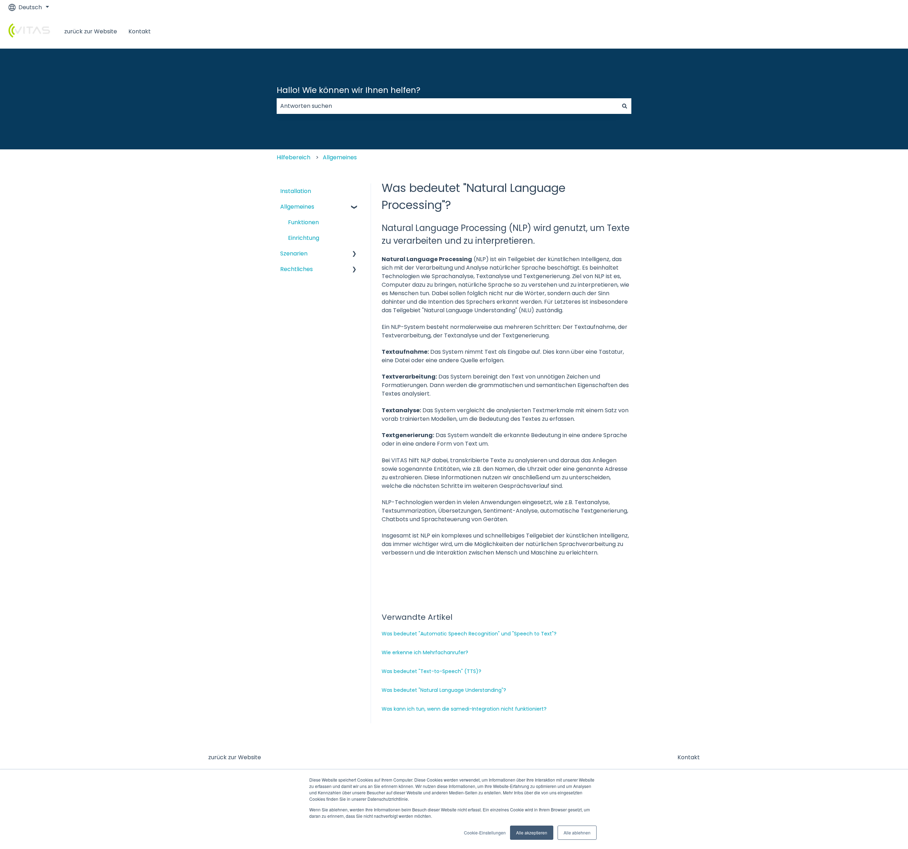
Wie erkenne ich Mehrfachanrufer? (425, 652)
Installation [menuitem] (295, 191)
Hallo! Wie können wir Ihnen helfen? (348, 90)
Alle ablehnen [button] (577, 832)
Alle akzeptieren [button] (531, 832)
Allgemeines (340, 157)
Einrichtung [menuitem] (303, 238)
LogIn (885, 31)
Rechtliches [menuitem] (296, 269)
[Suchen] (624, 106)
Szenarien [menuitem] (294, 253)
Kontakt (139, 31)
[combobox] (447, 106)
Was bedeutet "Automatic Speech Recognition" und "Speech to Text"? (469, 633)
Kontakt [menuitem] (688, 757)
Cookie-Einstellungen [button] (485, 832)
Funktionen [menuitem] (303, 222)
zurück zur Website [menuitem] (234, 757)
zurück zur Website (90, 31)
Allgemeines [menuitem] (297, 207)
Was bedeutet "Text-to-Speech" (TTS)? (431, 671)
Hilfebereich (293, 157)
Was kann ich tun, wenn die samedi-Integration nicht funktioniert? (464, 708)
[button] (354, 207)
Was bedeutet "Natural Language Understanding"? (444, 690)
